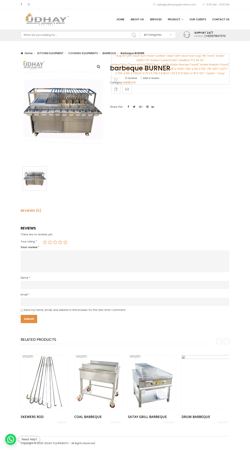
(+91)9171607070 (215, 36)
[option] (45, 389)
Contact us (220, 19)
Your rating (29, 241)
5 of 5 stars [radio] (65, 242)
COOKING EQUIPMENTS (83, 53)
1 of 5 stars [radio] (45, 242)
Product (174, 19)
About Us (137, 19)
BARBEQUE (109, 53)
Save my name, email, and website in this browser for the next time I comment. (75, 310)
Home (120, 19)
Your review (30, 247)
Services (156, 19)
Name (25, 278)
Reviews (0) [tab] (31, 210)
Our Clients (197, 19)
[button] (98, 66)
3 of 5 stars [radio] (55, 242)
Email (25, 294)
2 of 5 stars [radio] (50, 242)
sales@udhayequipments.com (176, 4)
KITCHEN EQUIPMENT (50, 53)
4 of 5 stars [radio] (60, 242)
